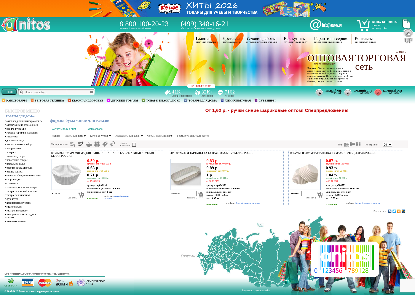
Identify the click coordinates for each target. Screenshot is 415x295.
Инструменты (13, 148)
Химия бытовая (238, 100)
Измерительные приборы (19, 144)
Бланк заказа (94, 129)
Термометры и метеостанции (21, 187)
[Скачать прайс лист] (405, 28)
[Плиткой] (347, 144)
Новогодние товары (16, 159)
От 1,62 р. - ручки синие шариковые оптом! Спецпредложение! (262, 110)
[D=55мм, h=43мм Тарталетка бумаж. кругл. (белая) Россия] (305, 188)
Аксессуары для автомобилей (22, 124)
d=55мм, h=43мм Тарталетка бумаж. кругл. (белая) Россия (333, 153)
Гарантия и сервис (331, 38)
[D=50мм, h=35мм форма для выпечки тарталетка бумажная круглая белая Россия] (66, 188)
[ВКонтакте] (390, 211)
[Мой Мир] (403, 211)
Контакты (364, 38)
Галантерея (12, 136)
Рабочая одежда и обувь (19, 167)
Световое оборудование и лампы (23, 175)
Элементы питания (16, 221)
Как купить (294, 38)
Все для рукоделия (16, 128)
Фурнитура (12, 198)
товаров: (376, 25)
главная (56, 135)
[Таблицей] (358, 144)
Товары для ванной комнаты (21, 191)
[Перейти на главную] (25, 31)
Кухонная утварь (15, 156)
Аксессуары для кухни (127, 135)
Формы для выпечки (158, 135)
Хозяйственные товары (18, 202)
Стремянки (12, 183)
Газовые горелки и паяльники (22, 132)
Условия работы (261, 38)
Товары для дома (202, 100)
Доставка (231, 38)
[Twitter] (394, 211)
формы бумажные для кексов (193, 135)
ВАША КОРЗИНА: (385, 22)
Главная (203, 38)
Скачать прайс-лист (64, 129)
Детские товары (124, 100)
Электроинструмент (16, 210)
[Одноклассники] (399, 211)
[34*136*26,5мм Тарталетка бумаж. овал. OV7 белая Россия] (185, 188)
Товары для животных (18, 195)
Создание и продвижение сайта (256, 290)
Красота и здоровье (87, 100)
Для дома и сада (15, 140)
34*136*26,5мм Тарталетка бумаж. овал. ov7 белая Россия (213, 153)
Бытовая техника (49, 100)
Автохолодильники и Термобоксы (24, 121)
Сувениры (267, 100)
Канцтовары (16, 100)
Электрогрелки (14, 206)
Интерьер (11, 152)
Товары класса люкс (163, 100)
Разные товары (14, 171)
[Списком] (352, 144)
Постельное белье (15, 163)
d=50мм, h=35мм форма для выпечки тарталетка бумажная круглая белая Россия (102, 154)
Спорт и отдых (14, 179)
